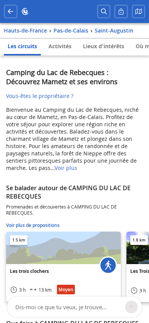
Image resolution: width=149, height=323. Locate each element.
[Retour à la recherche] (11, 11)
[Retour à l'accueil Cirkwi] (25, 11)
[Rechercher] (104, 11)
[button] (139, 11)
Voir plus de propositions (33, 225)
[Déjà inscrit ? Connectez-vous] (121, 11)
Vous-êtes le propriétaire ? (39, 96)
